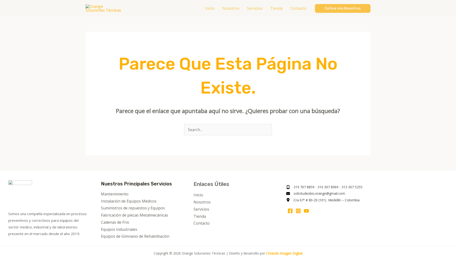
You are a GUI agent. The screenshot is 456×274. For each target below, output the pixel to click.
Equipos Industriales (119, 229)
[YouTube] (306, 211)
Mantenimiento (114, 194)
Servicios (201, 209)
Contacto (202, 223)
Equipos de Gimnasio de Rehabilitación (135, 236)
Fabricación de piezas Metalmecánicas (134, 215)
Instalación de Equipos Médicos (129, 201)
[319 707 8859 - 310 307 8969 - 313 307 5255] (324, 187)
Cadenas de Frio (115, 222)
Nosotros (202, 202)
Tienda (200, 216)
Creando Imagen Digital (284, 253)
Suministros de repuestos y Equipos (133, 208)
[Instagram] (298, 211)
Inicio (198, 195)
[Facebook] (290, 211)
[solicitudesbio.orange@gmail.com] (315, 193)
